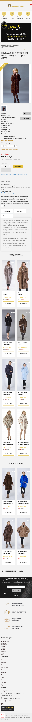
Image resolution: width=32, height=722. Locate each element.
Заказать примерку (25, 118)
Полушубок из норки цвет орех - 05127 (8, 502)
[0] (30, 6)
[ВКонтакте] (2, 206)
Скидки (3, 648)
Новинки (3, 651)
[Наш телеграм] (2, 704)
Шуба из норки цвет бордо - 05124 (7, 552)
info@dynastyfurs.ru (8, 701)
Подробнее (8, 303)
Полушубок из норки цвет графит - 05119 (7, 394)
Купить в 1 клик (6, 170)
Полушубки (4, 643)
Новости (3, 680)
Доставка (3, 662)
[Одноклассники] (4, 206)
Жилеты (3, 646)
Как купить (4, 660)
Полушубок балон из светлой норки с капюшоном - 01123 (23, 443)
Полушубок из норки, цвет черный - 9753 (7, 344)
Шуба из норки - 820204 (23, 293)
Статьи (3, 677)
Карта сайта (4, 685)
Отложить (27, 114)
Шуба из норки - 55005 (23, 343)
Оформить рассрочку (14, 174)
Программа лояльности (7, 665)
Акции (2, 653)
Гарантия (3, 672)
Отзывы (3, 670)
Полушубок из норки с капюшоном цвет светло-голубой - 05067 (23, 394)
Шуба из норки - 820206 (8, 293)
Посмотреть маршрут (7, 140)
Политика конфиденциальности (10, 675)
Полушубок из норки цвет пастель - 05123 (23, 552)
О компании (4, 667)
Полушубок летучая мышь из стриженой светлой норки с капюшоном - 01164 (8, 443)
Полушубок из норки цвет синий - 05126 (23, 502)
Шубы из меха (5, 641)
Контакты (3, 682)
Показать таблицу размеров (9, 149)
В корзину (18, 166)
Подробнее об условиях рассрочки (9, 193)
